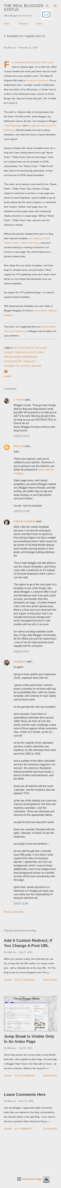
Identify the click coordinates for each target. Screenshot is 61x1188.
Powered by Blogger (32, 1178)
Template (29, 361)
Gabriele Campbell (24, 521)
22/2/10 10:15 (21, 436)
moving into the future (37, 80)
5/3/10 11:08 (21, 903)
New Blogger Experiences (20, 357)
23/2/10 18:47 (21, 651)
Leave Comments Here (25, 1094)
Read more (50, 980)
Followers (23, 23)
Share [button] (8, 376)
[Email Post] (6, 372)
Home (7, 23)
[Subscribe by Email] (46, 15)
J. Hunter (19, 399)
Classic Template (15, 352)
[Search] (47, 6)
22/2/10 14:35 (21, 511)
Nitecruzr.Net (13, 361)
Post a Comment (13, 912)
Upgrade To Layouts (17, 366)
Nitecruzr (19, 446)
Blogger (41, 348)
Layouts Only (35, 352)
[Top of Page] (46, 1180)
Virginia (36, 366)
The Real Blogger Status (23, 8)
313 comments (23, 1128)
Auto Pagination (13, 125)
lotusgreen (20, 661)
